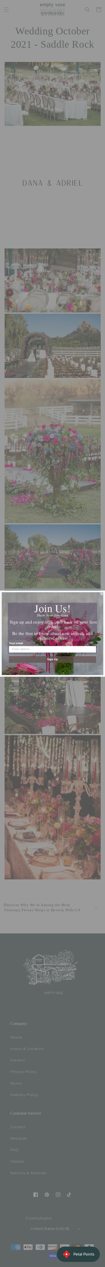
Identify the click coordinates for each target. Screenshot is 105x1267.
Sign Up (52, 659)
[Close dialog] (102, 593)
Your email (16, 643)
